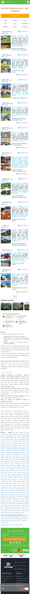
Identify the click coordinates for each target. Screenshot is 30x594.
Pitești (5, 505)
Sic (7, 465)
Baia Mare (18, 510)
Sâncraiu (3, 454)
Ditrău (27, 501)
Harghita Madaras (13, 476)
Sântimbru (9, 499)
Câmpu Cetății (25, 483)
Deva (2, 463)
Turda (27, 465)
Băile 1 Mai (26, 468)
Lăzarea (27, 454)
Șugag (22, 499)
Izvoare (6, 476)
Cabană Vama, (16, 98)
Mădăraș (3, 492)
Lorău (22, 497)
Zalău (22, 437)
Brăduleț (6, 512)
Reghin (9, 479)
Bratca (27, 505)
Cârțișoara (17, 463)
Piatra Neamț (25, 496)
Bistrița (20, 488)
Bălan (2, 508)
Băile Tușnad (9, 434)
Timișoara (8, 467)
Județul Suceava (24, 98)
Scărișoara (15, 481)
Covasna (19, 447)
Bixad (14, 483)
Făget (2, 470)
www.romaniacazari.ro (10, 363)
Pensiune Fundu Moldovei (18, 243)
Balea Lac (26, 443)
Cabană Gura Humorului (18, 48)
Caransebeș (8, 501)
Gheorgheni (9, 436)
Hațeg (2, 450)
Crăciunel (26, 497)
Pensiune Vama (16, 118)
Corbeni (11, 465)
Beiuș (2, 507)
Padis (27, 436)
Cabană (15, 516)
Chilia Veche (8, 510)
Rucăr (16, 503)
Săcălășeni (16, 499)
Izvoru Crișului (21, 485)
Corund (27, 437)
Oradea (14, 436)
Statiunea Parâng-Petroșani (18, 490)
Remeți (2, 459)
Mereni (14, 485)
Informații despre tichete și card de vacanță (11, 524)
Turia (20, 494)
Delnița (10, 497)
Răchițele (3, 445)
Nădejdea (20, 503)
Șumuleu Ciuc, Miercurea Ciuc (20, 479)
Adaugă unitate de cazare (22, 578)
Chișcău (3, 457)
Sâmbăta (3, 499)
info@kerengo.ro (21, 562)
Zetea (20, 461)
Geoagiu (22, 505)
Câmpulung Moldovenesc (13, 448)
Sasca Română (8, 477)
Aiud (17, 454)
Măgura (15, 497)
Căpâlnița (3, 452)
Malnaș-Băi (21, 481)
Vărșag (6, 470)
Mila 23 (13, 510)
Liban (24, 447)
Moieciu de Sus (25, 470)
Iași (1, 505)
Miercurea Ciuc (9, 463)
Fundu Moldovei (21, 439)
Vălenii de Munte (17, 477)
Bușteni (2, 437)
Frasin (2, 512)
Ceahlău (16, 461)
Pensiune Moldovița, (17, 219)
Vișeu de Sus (18, 468)
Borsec (23, 463)
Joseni (27, 452)
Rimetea (3, 436)
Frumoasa (11, 488)
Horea (23, 508)
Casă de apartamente (10, 520)
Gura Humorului (14, 496)
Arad (7, 447)
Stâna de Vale (13, 439)
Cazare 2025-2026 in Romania (9, 410)
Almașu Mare (16, 512)
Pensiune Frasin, (16, 263)
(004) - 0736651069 (21, 565)
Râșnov (27, 499)
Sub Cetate (17, 437)
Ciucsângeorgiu (4, 481)
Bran (2, 472)
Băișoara (11, 503)
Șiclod (10, 481)
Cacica (23, 507)
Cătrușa (19, 436)
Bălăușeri (17, 505)
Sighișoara (26, 456)
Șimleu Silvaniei (16, 501)
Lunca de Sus (17, 492)
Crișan (11, 461)
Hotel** (8, 518)
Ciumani (3, 485)
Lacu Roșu (12, 454)
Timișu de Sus (4, 488)
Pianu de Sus (4, 468)
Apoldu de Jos (25, 510)
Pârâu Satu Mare (19, 441)
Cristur (18, 470)
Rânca (11, 437)
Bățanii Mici (21, 467)
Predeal (27, 467)
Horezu (27, 507)
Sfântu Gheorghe (18, 443)
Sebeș (27, 487)
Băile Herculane (13, 447)
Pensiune (25, 515)
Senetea (10, 494)
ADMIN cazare (19, 576)
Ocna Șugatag (17, 465)
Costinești (14, 467)
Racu (27, 450)
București (15, 494)
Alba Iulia (21, 454)
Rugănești (6, 461)
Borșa (21, 432)
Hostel (12, 518)
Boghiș (6, 497)
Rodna (20, 496)
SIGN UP (15, 539)
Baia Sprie (9, 485)
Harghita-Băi (14, 445)
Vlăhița (8, 445)
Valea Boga (26, 461)
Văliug (27, 447)
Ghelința (14, 474)
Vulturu (11, 512)
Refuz (22, 588)
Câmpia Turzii (7, 507)
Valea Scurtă (4, 494)
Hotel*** (19, 516)
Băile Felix (6, 439)
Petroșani (7, 490)
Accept (26, 588)
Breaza (7, 496)
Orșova (2, 467)
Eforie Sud (3, 448)
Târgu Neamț (17, 508)
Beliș (24, 445)
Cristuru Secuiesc (8, 472)
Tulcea (27, 457)
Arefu (18, 497)
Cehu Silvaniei (9, 492)
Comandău (11, 468)
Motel (10, 516)
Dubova (21, 476)
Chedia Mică (8, 483)
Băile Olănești (8, 459)
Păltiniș (23, 465)
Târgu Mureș (9, 452)
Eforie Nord (9, 457)
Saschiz (23, 501)
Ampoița (22, 512)
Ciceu (2, 439)
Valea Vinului (25, 494)
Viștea (16, 488)
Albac (27, 448)
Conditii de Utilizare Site (6, 372)
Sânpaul (7, 508)
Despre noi (4, 580)
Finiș (19, 472)
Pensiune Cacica (16, 143)
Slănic (2, 510)
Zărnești (27, 441)
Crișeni (15, 472)
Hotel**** (19, 520)
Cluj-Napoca (22, 450)
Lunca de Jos (9, 443)
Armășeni (18, 507)
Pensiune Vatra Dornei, (18, 287)
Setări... (3, 588)
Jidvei (11, 508)
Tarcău (27, 508)
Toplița (7, 437)
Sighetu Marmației (5, 456)
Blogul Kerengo (5, 578)
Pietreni (2, 501)
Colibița (23, 436)
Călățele (3, 496)
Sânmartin (3, 479)
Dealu (9, 474)
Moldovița (23, 448)
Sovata (20, 445)
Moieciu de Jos (5, 503)
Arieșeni (23, 452)
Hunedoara (26, 477)
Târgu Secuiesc (25, 472)
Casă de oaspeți (5, 516)
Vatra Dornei (16, 459)
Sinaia (2, 497)
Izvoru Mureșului (20, 457)
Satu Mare (11, 505)
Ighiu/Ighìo (26, 503)
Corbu (27, 490)
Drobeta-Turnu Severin (11, 450)
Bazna (24, 488)
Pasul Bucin (17, 434)
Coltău (18, 474)
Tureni (13, 507)
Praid (12, 441)
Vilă (23, 516)
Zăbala (22, 459)
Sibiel (7, 454)
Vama (27, 439)
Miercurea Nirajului (12, 487)
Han (7, 522)
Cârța (18, 483)
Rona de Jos (21, 487)
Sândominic (17, 452)
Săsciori (23, 474)
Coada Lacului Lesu (17, 456)
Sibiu (14, 457)
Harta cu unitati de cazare (8, 576)
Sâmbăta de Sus (5, 441)
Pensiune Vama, (16, 70)
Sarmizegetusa (25, 492)
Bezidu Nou (12, 470)
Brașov (17, 432)
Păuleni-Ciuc (4, 474)
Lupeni (2, 443)
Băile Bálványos (25, 434)
